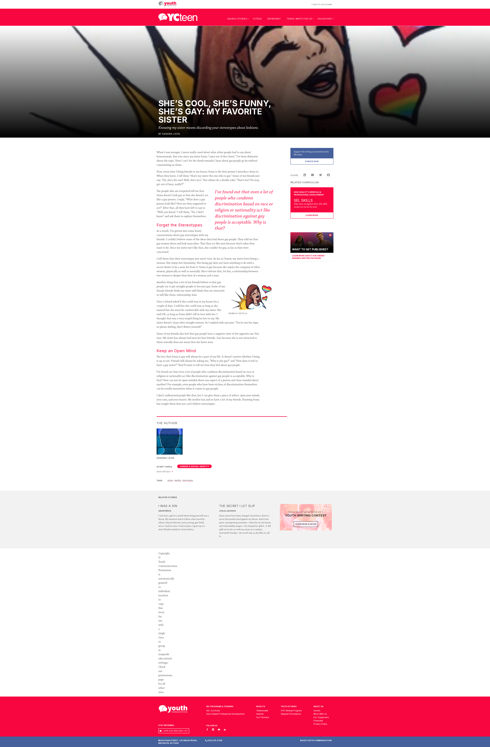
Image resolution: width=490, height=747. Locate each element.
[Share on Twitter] (320, 175)
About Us (318, 706)
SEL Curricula (213, 710)
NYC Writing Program (291, 710)
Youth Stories (289, 706)
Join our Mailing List (175, 731)
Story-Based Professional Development (225, 714)
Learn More (312, 215)
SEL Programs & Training (220, 706)
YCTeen (257, 18)
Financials (318, 720)
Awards (260, 714)
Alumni (316, 710)
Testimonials (262, 710)
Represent (274, 18)
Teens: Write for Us (299, 18)
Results (260, 706)
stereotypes (187, 480)
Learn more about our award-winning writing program (308, 257)
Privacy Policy (320, 724)
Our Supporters (321, 717)
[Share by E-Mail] (312, 175)
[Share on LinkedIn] (304, 175)
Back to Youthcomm (322, 4)
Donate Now (312, 161)
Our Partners (262, 717)
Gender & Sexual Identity (194, 466)
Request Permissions (291, 714)
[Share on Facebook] (328, 175)
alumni (170, 480)
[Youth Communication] (167, 3)
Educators (325, 18)
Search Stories (237, 18)
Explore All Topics (164, 472)
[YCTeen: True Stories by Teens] (177, 16)
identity (177, 480)
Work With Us (320, 714)
